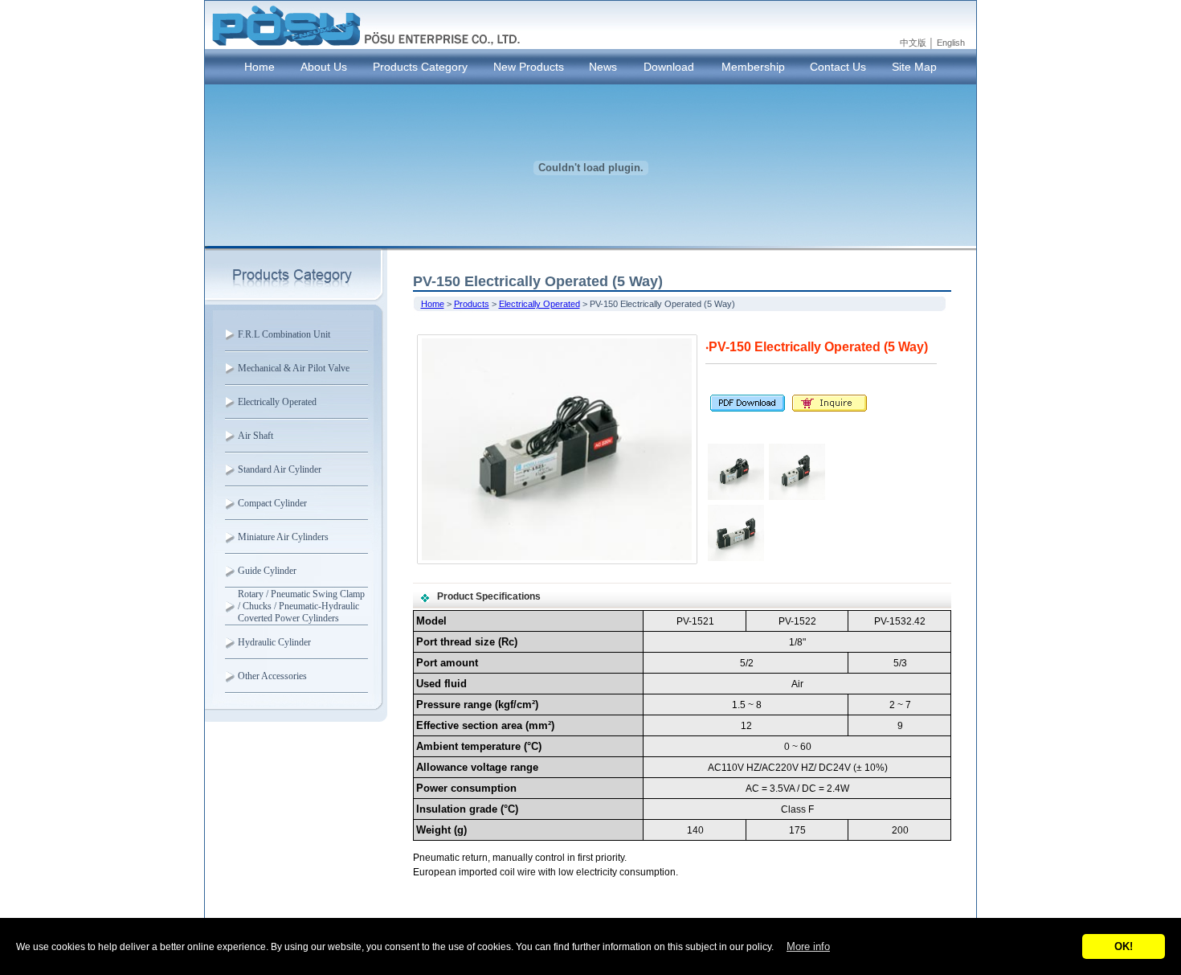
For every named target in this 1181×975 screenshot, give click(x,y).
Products (471, 304)
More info (808, 946)
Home (259, 66)
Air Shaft (255, 435)
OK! (1123, 946)
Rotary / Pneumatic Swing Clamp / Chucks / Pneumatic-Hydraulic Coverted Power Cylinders (301, 606)
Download (669, 66)
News (603, 66)
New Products (528, 66)
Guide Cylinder (267, 570)
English (951, 42)
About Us (323, 66)
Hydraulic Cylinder (274, 642)
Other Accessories (272, 676)
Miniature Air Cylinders (283, 537)
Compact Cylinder (272, 503)
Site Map (914, 66)
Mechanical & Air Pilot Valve (293, 368)
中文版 (913, 42)
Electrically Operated (277, 402)
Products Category (420, 66)
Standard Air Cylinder (279, 469)
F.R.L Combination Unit (284, 334)
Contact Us (838, 66)
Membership (753, 66)
